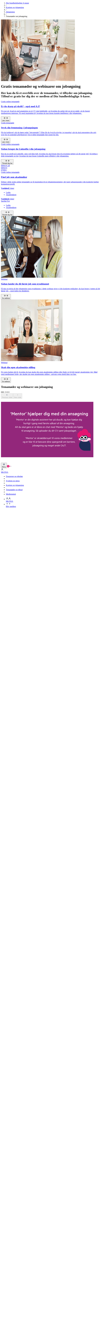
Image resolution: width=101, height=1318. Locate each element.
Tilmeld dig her (7, 163)
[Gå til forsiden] (9, 467)
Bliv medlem (11, 506)
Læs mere (5, 120)
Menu (4, 467)
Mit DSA (4, 472)
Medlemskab (11, 494)
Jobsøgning (10, 12)
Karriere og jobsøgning (15, 7)
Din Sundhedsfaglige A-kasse (17, 3)
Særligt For (5, 201)
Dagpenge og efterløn (14, 476)
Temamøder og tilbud (14, 490)
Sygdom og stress (13, 481)
